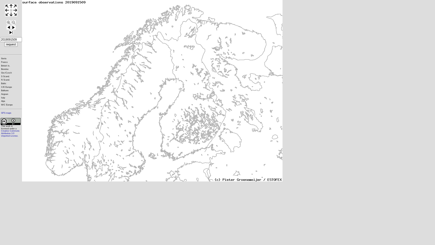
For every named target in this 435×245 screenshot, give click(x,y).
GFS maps (6, 113)
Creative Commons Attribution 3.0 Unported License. (10, 133)
